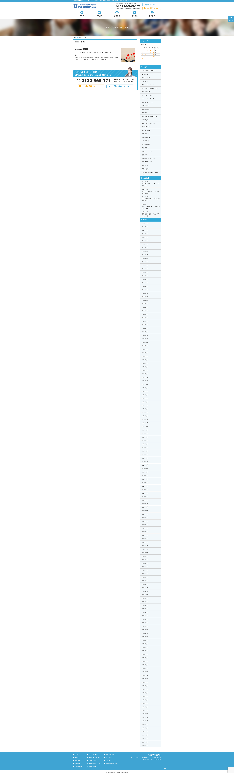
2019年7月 (145, 521)
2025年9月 (145, 261)
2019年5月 (145, 528)
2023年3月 (145, 367)
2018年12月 (145, 545)
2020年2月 (145, 496)
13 (145, 52)
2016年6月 (145, 651)
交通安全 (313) (146, 105)
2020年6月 (145, 482)
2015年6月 (145, 693)
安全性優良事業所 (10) (148, 123)
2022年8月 (145, 391)
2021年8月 (145, 433)
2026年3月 (145, 240)
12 (142, 52)
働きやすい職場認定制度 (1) (150, 116)
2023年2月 (145, 370)
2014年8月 (145, 728)
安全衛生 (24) (146, 126)
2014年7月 (145, 731)
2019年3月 (145, 535)
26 (142, 56)
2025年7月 (145, 268)
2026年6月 (145, 230)
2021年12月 (145, 419)
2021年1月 (145, 458)
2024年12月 (145, 293)
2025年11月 (145, 254)
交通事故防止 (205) (147, 102)
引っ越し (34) (146, 130)
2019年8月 (145, 517)
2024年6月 (145, 314)
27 (145, 56)
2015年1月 (145, 710)
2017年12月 (145, 587)
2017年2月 (145, 623)
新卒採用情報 (92, 766)
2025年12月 (145, 251)
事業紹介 (99, 16)
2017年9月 (145, 598)
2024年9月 (145, 304)
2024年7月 (145, 310)
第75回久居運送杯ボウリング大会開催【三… (151, 199)
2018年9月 (145, 556)
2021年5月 (145, 444)
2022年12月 (145, 377)
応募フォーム (110, 757)
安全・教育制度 (93, 754)
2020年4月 (145, 489)
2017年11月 (145, 591)
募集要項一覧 (110, 754)
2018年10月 (145, 552)
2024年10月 (145, 300)
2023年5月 (145, 360)
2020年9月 (145, 472)
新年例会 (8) (145, 134)
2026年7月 (145, 226)
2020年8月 (145, 475)
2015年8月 (145, 686)
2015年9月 (145, 682)
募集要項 (152, 16)
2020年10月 (145, 468)
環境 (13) (144, 155)
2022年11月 (145, 381)
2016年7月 (145, 647)
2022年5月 (145, 402)
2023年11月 (145, 339)
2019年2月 (145, 538)
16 (153, 52)
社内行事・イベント (94, 763)
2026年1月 (145, 247)
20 (145, 54)
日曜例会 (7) (145, 141)
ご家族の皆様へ (93, 760)
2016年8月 (145, 644)
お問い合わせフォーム (152, 4)
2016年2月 (145, 665)
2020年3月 (145, 493)
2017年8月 (145, 602)
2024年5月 (145, 318)
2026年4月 (145, 237)
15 (150, 52)
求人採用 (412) (146, 144)
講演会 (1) (145, 165)
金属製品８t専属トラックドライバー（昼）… (150, 214)
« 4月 (142, 58)
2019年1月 (145, 542)
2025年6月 (145, 272)
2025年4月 (145, 279)
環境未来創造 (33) (147, 162)
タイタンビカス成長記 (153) (150, 88)
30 (153, 56)
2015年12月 (145, 672)
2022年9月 (145, 388)
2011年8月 (145, 745)
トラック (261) (146, 91)
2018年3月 (145, 577)
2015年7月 (145, 689)
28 (147, 56)
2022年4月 (145, 405)
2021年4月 (145, 447)
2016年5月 (145, 654)
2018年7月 (145, 563)
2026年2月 (145, 244)
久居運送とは (79, 766)
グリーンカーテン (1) (148, 84)
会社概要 (117, 16)
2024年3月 (145, 325)
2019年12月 (145, 503)
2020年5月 (145, 486)
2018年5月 (145, 570)
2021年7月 (145, 437)
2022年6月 (145, 398)
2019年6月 (145, 524)
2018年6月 (145, 566)
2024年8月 (145, 307)
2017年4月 (145, 615)
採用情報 (134, 16)
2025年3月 (145, 282)
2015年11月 (145, 675)
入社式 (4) (145, 120)
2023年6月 (145, 356)
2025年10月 (145, 258)
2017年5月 (145, 612)
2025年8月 (145, 265)
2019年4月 (145, 531)
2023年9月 (145, 346)
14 (147, 52)
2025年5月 (145, 276)
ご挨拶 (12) (145, 81)
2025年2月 (145, 286)
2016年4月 (145, 658)
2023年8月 (145, 349)
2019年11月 (145, 507)
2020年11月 (145, 465)
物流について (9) (147, 151)
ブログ (108, 760)
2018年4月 (145, 573)
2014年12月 (145, 714)
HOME (82, 16)
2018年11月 (145, 549)
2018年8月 (145, 559)
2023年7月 (145, 353)
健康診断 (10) (146, 113)
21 (147, 54)
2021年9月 (145, 430)
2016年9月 (145, 640)
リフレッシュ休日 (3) (148, 98)
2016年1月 (145, 668)
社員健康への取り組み (95, 757)
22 (150, 54)
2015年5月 (145, 696)
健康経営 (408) (146, 109)
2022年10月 (145, 384)
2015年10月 (145, 679)
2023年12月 (145, 335)
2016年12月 (145, 630)
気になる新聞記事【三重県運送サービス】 (151, 206)
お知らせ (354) (146, 77)
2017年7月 (145, 605)
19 (142, 54)
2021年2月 (145, 454)
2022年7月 (145, 395)
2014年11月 (145, 717)
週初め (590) (145, 169)
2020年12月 (145, 461)
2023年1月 (145, 374)
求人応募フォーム (152, 8)
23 (153, 54)
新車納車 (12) (146, 137)
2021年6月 (145, 440)
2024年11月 (145, 297)
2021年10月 (145, 426)
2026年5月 (145, 233)
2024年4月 (145, 321)
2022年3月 (145, 409)
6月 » (142, 61)
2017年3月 (145, 619)
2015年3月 (145, 703)
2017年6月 (145, 609)
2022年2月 (145, 412)
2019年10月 (145, 510)
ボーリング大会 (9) (147, 95)
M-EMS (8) (145, 74)
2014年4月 (145, 742)
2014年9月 (145, 724)
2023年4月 (145, 363)
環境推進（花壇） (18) (148, 158)
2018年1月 (145, 584)
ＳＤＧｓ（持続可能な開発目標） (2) (150, 173)
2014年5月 (145, 738)
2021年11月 (145, 423)
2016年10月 (145, 637)
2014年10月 (145, 721)
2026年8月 (145, 223)
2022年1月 (145, 416)
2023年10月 (145, 342)
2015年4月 (145, 700)
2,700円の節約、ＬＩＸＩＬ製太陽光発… (150, 183)
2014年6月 (145, 735)
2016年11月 (145, 633)
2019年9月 (145, 514)
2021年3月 (145, 451)
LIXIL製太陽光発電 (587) (149, 70)
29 (150, 56)
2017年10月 (145, 594)
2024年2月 (145, 328)
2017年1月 (145, 626)
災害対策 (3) (145, 148)
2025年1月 (145, 289)
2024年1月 (145, 332)
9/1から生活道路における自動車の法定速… (150, 191)
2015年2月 (145, 707)
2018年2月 (145, 581)
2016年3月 (145, 661)
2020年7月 (145, 479)
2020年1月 (145, 500)
